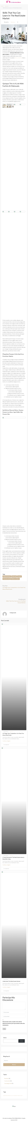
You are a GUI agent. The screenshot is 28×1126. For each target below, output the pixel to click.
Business (6, 6)
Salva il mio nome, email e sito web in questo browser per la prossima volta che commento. (14, 1023)
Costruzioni (7, 1081)
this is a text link (18, 57)
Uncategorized (8, 1083)
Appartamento (6, 576)
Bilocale (14, 576)
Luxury (19, 576)
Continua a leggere (6, 741)
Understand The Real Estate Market (11, 981)
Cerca (4, 1037)
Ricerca (14, 1064)
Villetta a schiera (15, 578)
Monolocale (6, 578)
